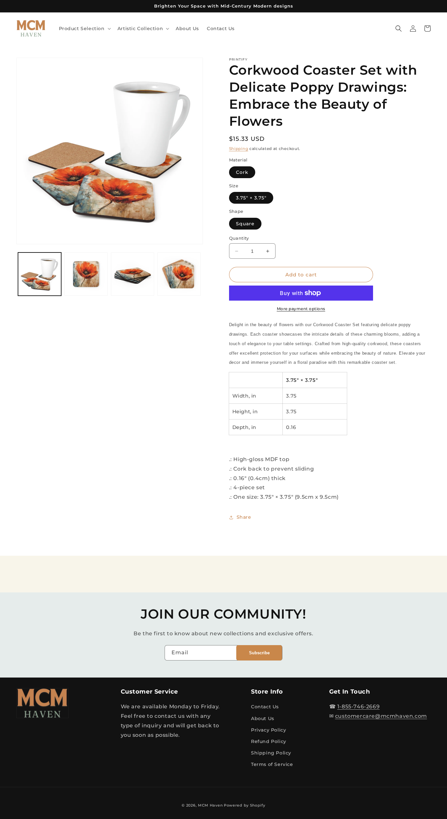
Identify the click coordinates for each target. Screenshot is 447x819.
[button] (84, 28)
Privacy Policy (268, 730)
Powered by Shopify (244, 805)
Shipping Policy (271, 753)
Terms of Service (272, 764)
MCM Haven (210, 805)
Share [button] (244, 517)
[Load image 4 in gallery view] (179, 274)
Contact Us (265, 707)
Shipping (238, 148)
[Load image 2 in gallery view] (86, 274)
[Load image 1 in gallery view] (39, 274)
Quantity (239, 238)
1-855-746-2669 (358, 706)
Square (245, 224)
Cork (242, 172)
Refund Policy (268, 741)
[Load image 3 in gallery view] (132, 274)
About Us (262, 718)
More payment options (301, 308)
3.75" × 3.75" (251, 198)
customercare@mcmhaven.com (381, 716)
